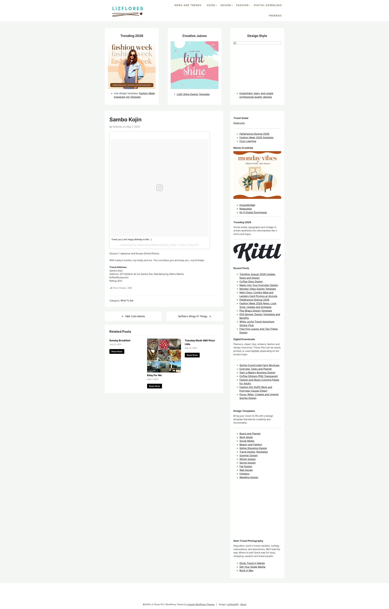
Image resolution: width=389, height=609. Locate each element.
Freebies (275, 15)
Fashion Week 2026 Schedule (256, 137)
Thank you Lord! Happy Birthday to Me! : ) (131, 239)
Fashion (242, 5)
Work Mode (246, 437)
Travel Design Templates (253, 451)
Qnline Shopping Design (253, 448)
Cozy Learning (247, 141)
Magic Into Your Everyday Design (258, 285)
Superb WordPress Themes (200, 604)
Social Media (246, 440)
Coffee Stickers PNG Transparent (258, 376)
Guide (211, 5)
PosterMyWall (247, 205)
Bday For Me (154, 375)
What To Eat (126, 300)
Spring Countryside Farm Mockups (259, 365)
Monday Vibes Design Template (257, 288)
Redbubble (245, 208)
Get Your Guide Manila (252, 566)
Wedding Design (248, 477)
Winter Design (247, 459)
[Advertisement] (256, 512)
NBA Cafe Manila (135, 316)
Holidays (244, 473)
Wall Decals (246, 470)
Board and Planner (250, 433)
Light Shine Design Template (193, 94)
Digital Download (268, 5)
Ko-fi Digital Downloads (253, 212)
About (243, 604)
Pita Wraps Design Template (255, 310)
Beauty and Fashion (250, 444)
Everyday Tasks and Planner (255, 368)
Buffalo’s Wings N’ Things (192, 316)
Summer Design (248, 455)
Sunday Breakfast (119, 340)
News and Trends (188, 5)
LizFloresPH (233, 604)
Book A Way (246, 570)
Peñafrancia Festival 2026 (254, 133)
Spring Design (247, 462)
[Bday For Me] (164, 371)
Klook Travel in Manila (252, 563)
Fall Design (245, 466)
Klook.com (239, 123)
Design (226, 5)
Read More (116, 351)
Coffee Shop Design (251, 281)
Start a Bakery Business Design (257, 372)
